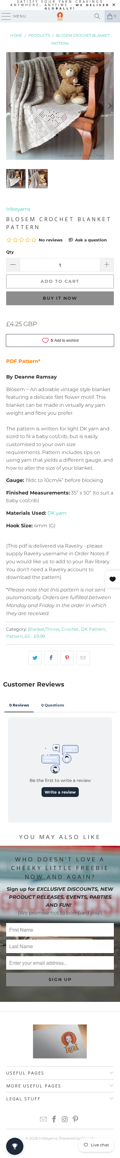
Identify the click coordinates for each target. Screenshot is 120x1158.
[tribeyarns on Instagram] (65, 1119)
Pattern (14, 636)
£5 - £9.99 (35, 636)
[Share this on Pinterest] (67, 658)
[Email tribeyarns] (43, 1119)
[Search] (97, 16)
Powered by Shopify (77, 1138)
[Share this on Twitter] (35, 658)
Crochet (70, 629)
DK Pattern (93, 629)
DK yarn (56, 513)
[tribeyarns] (60, 16)
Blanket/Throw (43, 629)
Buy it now (60, 298)
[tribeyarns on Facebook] (54, 1119)
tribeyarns (18, 209)
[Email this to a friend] (83, 658)
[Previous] (11, 106)
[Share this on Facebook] (51, 658)
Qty (10, 251)
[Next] (109, 106)
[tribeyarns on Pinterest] (75, 1119)
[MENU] (3, 16)
